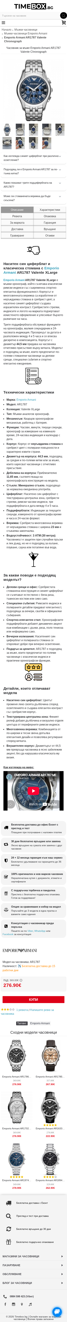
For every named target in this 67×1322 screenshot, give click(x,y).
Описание (17, 209)
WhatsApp (40, 931)
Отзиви (49, 235)
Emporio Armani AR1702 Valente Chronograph (17, 1128)
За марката (17, 222)
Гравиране (17, 235)
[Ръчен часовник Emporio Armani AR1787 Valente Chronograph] (33, 90)
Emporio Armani (14, 280)
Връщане (50, 229)
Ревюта (17, 216)
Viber (30, 931)
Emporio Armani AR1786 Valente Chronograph (17, 1076)
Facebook (8, 934)
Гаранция (50, 222)
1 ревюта (22, 1009)
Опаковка (50, 216)
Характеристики (50, 209)
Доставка (17, 229)
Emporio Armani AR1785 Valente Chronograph (51, 1076)
